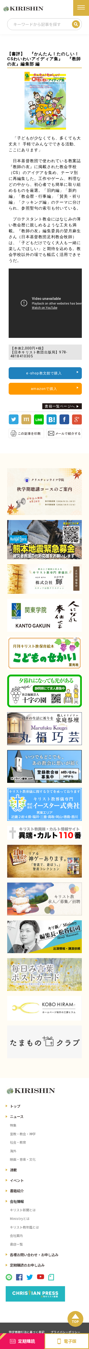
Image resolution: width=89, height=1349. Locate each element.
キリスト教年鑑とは (24, 1227)
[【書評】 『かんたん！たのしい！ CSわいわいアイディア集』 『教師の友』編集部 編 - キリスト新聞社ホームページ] (51, 423)
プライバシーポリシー (65, 1332)
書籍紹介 (17, 1190)
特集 (13, 1125)
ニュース (16, 1116)
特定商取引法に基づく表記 (26, 1332)
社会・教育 (18, 1142)
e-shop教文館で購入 (44, 373)
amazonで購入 (44, 389)
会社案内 (16, 1235)
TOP (75, 1321)
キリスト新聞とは (23, 1210)
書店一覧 (16, 1244)
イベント (17, 1180)
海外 (13, 1151)
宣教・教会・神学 (23, 1134)
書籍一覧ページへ (60, 406)
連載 (13, 1169)
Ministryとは (19, 1218)
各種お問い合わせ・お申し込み (34, 1254)
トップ (15, 1106)
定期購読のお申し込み (27, 1265)
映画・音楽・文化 (23, 1159)
